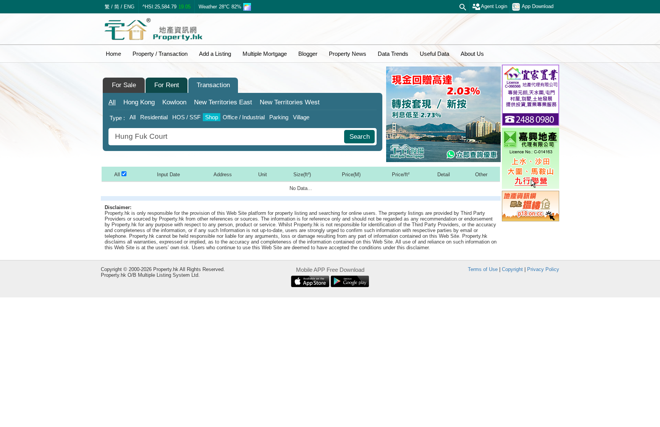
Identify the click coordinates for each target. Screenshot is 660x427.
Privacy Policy (543, 269)
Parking (278, 117)
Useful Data (434, 53)
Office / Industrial (244, 117)
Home (113, 53)
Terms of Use (483, 269)
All (112, 102)
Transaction (213, 85)
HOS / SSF (186, 117)
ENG (129, 7)
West (290, 102)
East (223, 102)
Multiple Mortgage (265, 53)
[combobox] (227, 136)
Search (359, 136)
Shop (211, 117)
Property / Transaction (160, 53)
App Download (537, 6)
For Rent (166, 85)
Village (301, 117)
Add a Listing (215, 53)
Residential (154, 117)
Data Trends (393, 53)
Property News (347, 53)
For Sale (124, 85)
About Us (472, 53)
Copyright (512, 269)
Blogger (307, 53)
